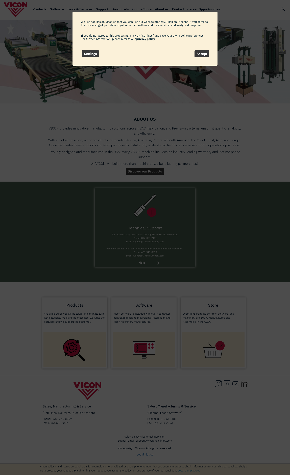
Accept (202, 53)
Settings (90, 53)
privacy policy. (146, 39)
